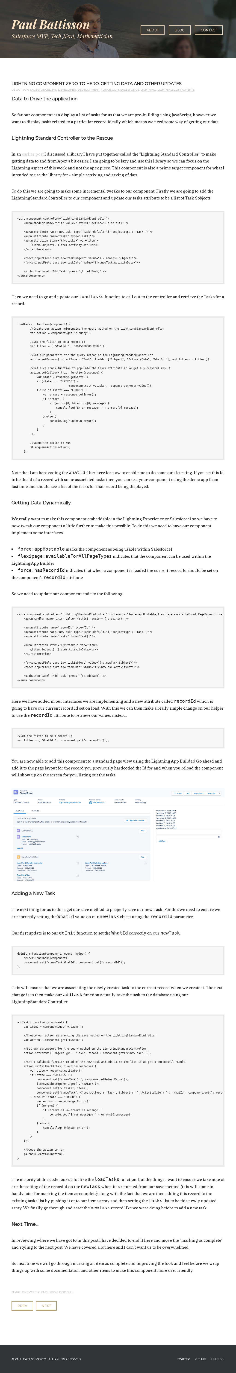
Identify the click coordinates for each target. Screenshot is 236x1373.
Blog (180, 30)
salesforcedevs (43, 89)
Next (46, 1306)
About (153, 30)
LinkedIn (217, 1359)
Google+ (66, 1292)
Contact (209, 30)
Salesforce (129, 89)
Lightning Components (176, 89)
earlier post (33, 154)
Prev (22, 1306)
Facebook (49, 1292)
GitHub (200, 1359)
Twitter (33, 1292)
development (88, 89)
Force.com (110, 89)
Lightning (148, 89)
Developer (67, 89)
